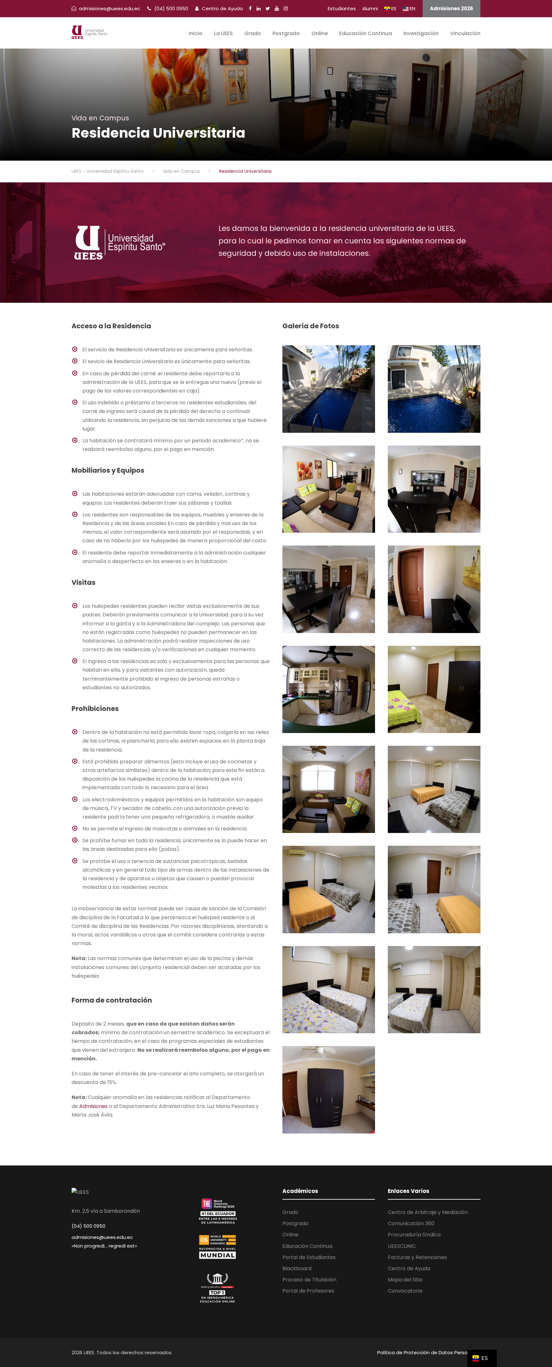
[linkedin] (259, 8)
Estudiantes (342, 8)
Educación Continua (365, 33)
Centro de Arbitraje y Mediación (428, 1212)
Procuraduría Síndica (414, 1234)
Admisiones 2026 (451, 8)
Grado (252, 33)
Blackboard (296, 1268)
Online (319, 33)
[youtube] (277, 8)
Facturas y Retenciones (417, 1257)
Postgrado (286, 33)
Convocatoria (405, 1290)
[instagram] (286, 8)
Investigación (421, 33)
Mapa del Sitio (405, 1279)
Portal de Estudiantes (309, 1257)
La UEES (223, 33)
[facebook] (250, 8)
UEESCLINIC (402, 1246)
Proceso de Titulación (309, 1279)
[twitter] (267, 8)
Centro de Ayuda (222, 8)
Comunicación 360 (411, 1223)
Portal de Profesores (308, 1290)
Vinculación (465, 33)
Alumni (370, 8)
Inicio (196, 33)
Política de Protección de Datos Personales (428, 1352)
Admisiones (93, 1106)
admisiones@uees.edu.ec (102, 1237)
